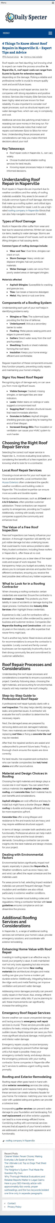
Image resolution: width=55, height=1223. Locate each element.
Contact (12, 1203)
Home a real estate (33, 57)
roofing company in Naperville (23, 210)
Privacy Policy (14, 1206)
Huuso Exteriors (10, 482)
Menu (3, 3)
